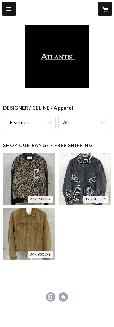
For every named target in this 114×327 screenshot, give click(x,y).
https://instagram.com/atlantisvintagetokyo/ (50, 297)
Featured (19, 122)
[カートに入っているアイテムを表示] (105, 9)
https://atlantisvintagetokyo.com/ (63, 297)
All (66, 122)
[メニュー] (9, 9)
